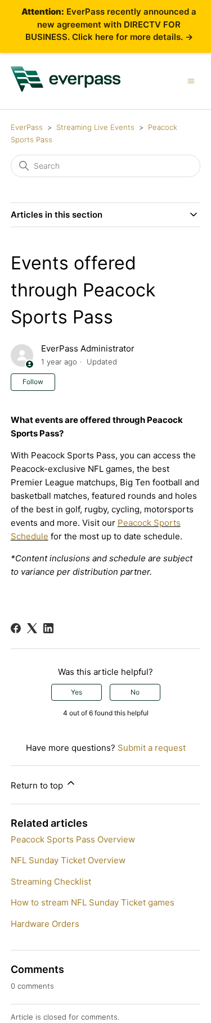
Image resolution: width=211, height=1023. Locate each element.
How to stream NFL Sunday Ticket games (92, 902)
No (135, 692)
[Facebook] (16, 628)
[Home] (66, 88)
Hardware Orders (45, 923)
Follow (33, 381)
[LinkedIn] (48, 628)
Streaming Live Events (95, 127)
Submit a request (152, 747)
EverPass (27, 127)
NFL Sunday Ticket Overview (68, 860)
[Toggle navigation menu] (191, 80)
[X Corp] (32, 628)
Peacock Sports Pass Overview (73, 839)
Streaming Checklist (51, 881)
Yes (76, 692)
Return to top (38, 785)
